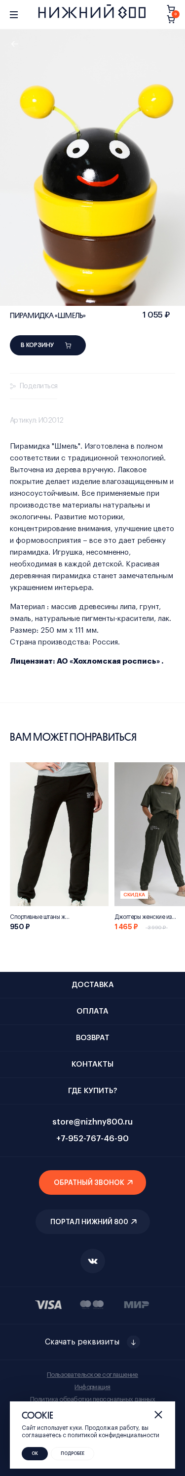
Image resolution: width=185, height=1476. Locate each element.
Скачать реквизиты (82, 1342)
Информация (92, 1387)
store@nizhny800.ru (92, 1122)
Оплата (92, 1011)
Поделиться (38, 386)
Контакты (92, 1064)
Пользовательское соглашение (92, 1374)
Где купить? (92, 1091)
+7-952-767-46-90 (92, 1139)
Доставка (93, 985)
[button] (66, 290)
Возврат (93, 1038)
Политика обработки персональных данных (92, 1399)
